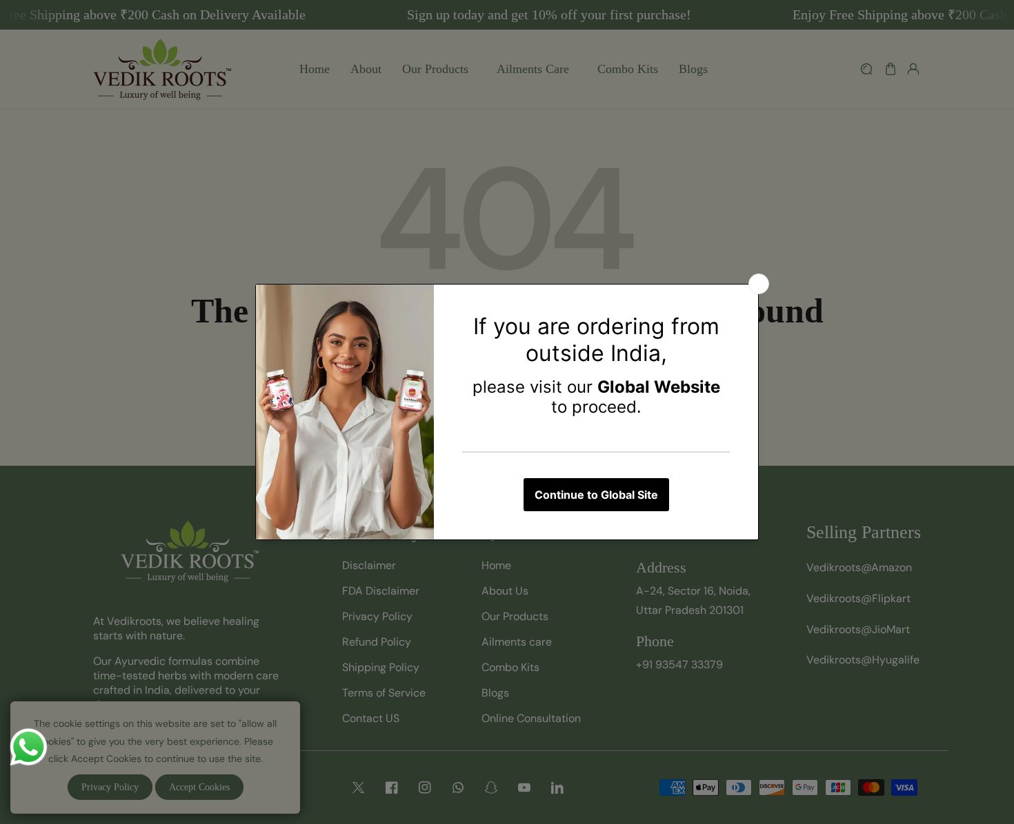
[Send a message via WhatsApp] (28, 747)
